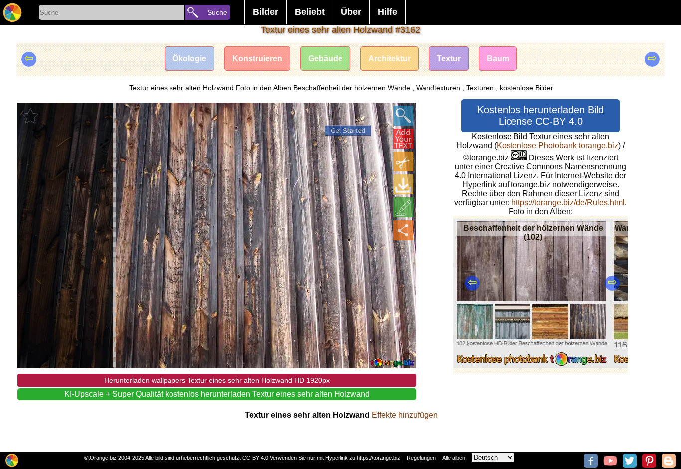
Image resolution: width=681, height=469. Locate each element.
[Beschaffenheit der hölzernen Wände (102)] (531, 365)
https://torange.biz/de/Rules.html (568, 202)
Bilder (265, 12)
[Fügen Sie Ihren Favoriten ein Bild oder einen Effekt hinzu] (30, 116)
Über (351, 12)
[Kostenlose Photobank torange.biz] (12, 12)
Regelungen (421, 458)
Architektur (389, 58)
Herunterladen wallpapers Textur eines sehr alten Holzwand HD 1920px (217, 380)
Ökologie (189, 58)
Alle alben (453, 458)
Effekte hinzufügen (405, 415)
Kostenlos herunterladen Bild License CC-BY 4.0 (540, 115)
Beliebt (310, 12)
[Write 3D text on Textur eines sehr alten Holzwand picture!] (403, 139)
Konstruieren (257, 58)
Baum (498, 58)
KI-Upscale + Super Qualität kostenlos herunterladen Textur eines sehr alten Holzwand (217, 394)
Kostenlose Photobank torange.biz (557, 145)
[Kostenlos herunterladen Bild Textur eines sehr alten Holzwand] (403, 184)
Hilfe (387, 12)
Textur (449, 58)
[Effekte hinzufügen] (403, 207)
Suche (217, 12)
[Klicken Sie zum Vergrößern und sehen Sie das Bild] (403, 116)
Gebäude (325, 58)
